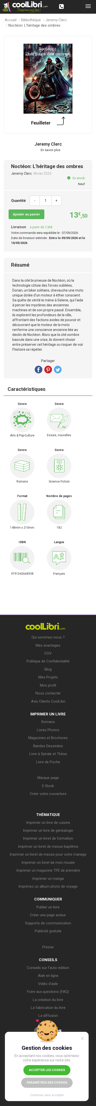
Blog (48, 669)
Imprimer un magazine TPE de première (48, 870)
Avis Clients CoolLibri (48, 701)
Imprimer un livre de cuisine (48, 822)
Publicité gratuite (48, 931)
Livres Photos (48, 730)
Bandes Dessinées (48, 746)
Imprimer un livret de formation (48, 838)
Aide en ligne (48, 975)
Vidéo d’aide (48, 984)
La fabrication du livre (48, 1007)
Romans (48, 722)
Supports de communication (48, 923)
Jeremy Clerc (56, 20)
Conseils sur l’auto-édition (48, 968)
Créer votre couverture (48, 794)
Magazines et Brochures (48, 738)
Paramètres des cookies (47, 1082)
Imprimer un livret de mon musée (48, 862)
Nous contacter (48, 693)
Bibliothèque (31, 20)
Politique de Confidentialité (48, 661)
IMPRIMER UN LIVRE (48, 714)
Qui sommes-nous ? (48, 637)
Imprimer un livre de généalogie (48, 830)
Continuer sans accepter (47, 1095)
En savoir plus (50, 150)
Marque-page (48, 778)
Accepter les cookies (47, 1070)
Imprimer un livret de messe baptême (48, 846)
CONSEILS (48, 960)
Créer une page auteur (48, 915)
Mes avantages (48, 645)
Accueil (10, 20)
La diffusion (48, 1015)
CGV (48, 653)
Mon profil (48, 685)
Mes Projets (48, 677)
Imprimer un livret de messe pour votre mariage (48, 854)
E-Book (48, 786)
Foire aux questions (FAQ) (48, 991)
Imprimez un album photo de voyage (48, 886)
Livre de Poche (48, 762)
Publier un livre (48, 907)
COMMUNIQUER (48, 899)
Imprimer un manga (48, 878)
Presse (48, 947)
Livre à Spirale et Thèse (48, 754)
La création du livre (48, 1000)
